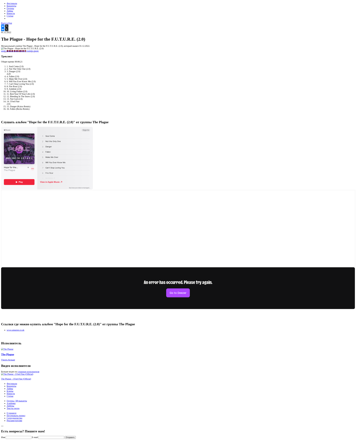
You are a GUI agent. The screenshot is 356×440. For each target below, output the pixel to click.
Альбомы (11, 403)
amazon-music (13, 51)
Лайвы (10, 388)
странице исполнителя (28, 371)
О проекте (11, 413)
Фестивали (12, 383)
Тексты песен (13, 408)
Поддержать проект (16, 415)
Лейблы (10, 406)
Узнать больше (8, 360)
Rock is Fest (6, 23)
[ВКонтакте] (2, 26)
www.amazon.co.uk (15, 330)
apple (3, 51)
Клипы (10, 391)
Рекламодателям (14, 420)
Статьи (10, 396)
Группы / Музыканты (17, 401)
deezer (23, 51)
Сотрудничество (14, 418)
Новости (11, 393)
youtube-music (32, 51)
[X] (6, 26)
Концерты (11, 386)
